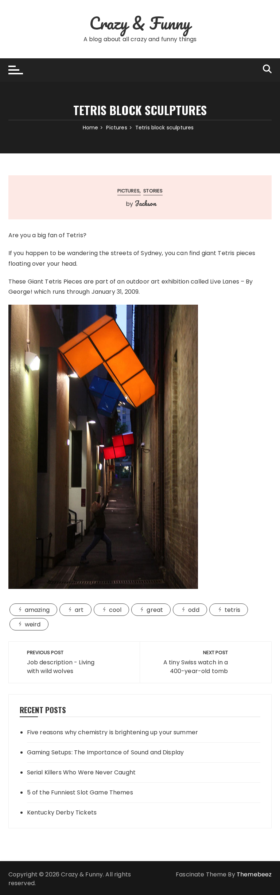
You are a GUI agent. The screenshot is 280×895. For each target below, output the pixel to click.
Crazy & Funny (140, 22)
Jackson (145, 203)
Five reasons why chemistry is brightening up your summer (112, 732)
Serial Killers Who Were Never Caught (81, 772)
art (79, 610)
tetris (232, 610)
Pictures (128, 190)
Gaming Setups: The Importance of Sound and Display (105, 752)
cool (115, 610)
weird (33, 624)
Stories (153, 190)
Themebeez (254, 874)
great (155, 610)
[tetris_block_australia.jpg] (103, 446)
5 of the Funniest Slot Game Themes (80, 792)
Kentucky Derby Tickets (62, 812)
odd (193, 610)
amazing (37, 610)
